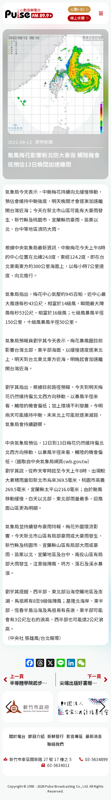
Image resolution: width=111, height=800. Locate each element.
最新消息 (93, 736)
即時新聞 (44, 142)
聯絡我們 (55, 744)
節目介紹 (36, 736)
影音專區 (74, 736)
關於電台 (17, 736)
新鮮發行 (55, 736)
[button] (102, 706)
